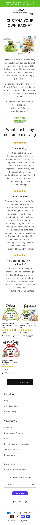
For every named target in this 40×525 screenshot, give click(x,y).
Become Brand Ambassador (16, 444)
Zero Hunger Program (13, 433)
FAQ (6, 401)
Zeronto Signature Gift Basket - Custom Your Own (28, 325)
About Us (8, 427)
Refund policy (10, 455)
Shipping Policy (11, 406)
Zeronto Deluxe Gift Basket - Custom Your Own (10, 325)
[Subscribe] (33, 484)
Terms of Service (11, 449)
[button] (5, 11)
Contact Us (9, 438)
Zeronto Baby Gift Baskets (23, 521)
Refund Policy (10, 412)
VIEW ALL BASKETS (19, 382)
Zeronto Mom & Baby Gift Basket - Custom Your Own (9, 362)
